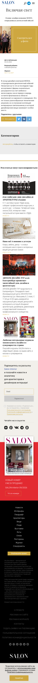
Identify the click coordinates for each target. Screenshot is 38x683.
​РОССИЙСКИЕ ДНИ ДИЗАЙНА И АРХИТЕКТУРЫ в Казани (18, 198)
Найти (25, 3)
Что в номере (13, 493)
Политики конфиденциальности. (20, 672)
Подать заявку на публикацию (19, 628)
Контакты (19, 624)
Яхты (19, 532)
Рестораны (19, 539)
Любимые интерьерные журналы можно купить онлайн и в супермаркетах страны (18, 342)
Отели (19, 535)
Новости (19, 507)
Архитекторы (19, 518)
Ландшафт (19, 514)
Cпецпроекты (19, 546)
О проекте (19, 610)
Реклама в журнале (19, 619)
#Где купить (7, 252)
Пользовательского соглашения (19, 410)
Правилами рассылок (15, 414)
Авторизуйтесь (8, 144)
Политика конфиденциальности (19, 637)
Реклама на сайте (19, 615)
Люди (19, 525)
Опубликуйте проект (19, 553)
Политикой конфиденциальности (19, 412)
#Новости (6, 215)
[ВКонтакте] (24, 119)
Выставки (19, 528)
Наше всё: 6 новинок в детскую (17, 241)
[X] (18, 119)
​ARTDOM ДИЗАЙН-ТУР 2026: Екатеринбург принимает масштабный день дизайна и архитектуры (16, 282)
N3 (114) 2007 (9, 73)
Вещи (19, 521)
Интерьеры (19, 511)
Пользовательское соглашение (19, 633)
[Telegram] (29, 119)
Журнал (19, 542)
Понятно (19, 678)
